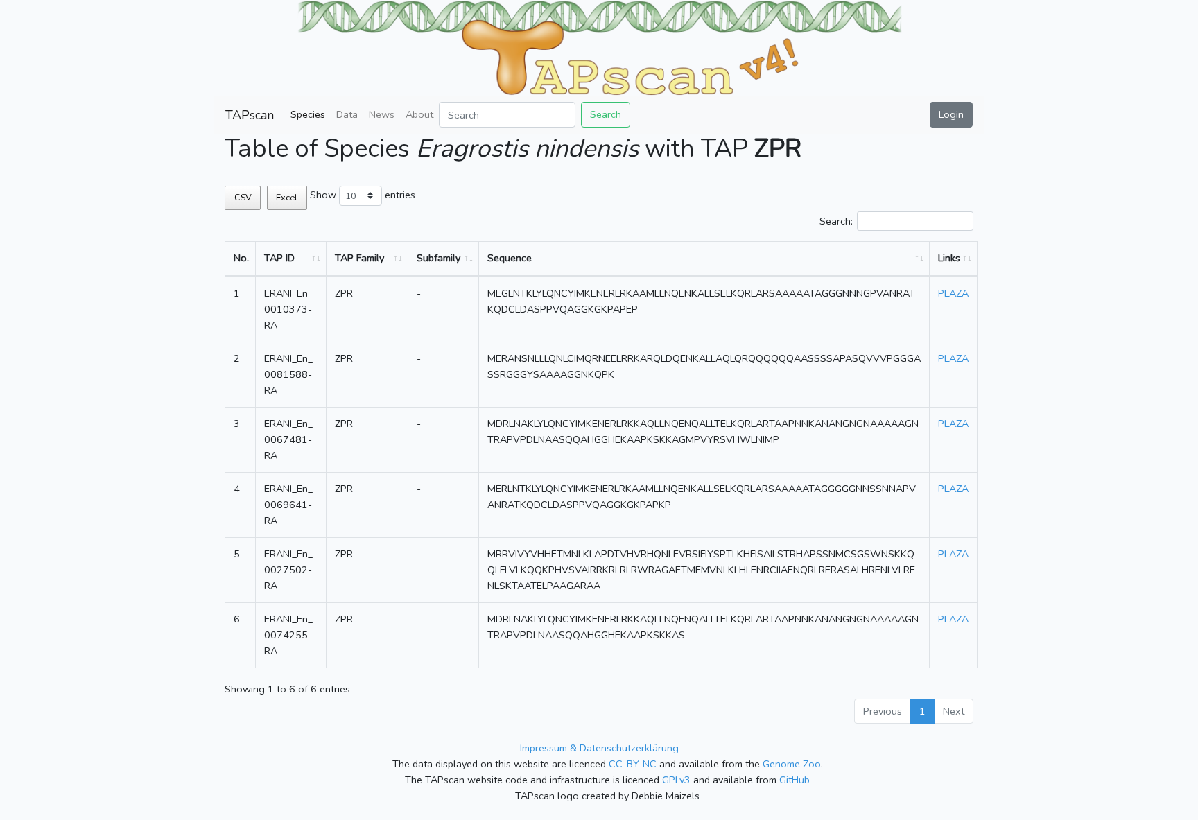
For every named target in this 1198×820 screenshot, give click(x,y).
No (240, 258)
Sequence (509, 258)
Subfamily (438, 258)
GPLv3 (676, 780)
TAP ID (279, 258)
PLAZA (953, 293)
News (381, 114)
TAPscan (249, 115)
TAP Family (359, 258)
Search (605, 114)
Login (951, 114)
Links (949, 258)
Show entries (362, 195)
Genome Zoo (792, 764)
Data (347, 114)
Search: (836, 221)
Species (307, 114)
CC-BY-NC (633, 764)
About (419, 114)
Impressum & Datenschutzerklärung (599, 748)
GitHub (794, 780)
